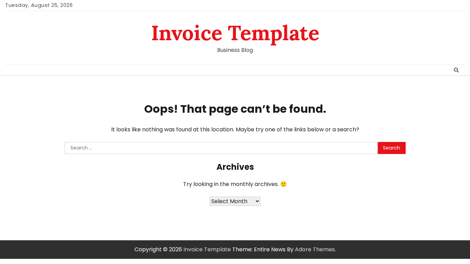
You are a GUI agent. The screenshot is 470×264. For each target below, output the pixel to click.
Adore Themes (315, 249)
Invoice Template (235, 33)
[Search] (456, 70)
